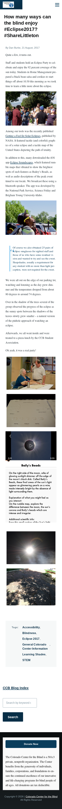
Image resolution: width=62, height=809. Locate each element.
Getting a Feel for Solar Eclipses (23, 136)
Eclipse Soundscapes (21, 162)
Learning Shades (34, 654)
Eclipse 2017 (31, 638)
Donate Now (31, 744)
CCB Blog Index (16, 688)
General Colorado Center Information (35, 646)
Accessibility (31, 627)
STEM (26, 660)
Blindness (29, 633)
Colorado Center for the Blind (42, 796)
